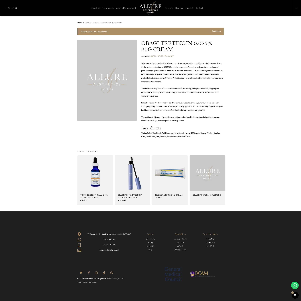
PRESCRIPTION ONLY (165, 56)
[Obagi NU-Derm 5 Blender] (207, 173)
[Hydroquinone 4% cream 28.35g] (170, 173)
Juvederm (180, 242)
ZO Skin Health (180, 250)
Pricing (150, 242)
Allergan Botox (180, 239)
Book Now (150, 239)
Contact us (216, 31)
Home (79, 23)
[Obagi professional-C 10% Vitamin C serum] (95, 173)
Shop (150, 250)
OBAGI (88, 23)
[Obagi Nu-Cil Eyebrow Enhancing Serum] (132, 173)
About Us (150, 246)
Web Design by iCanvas (87, 282)
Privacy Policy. (118, 278)
